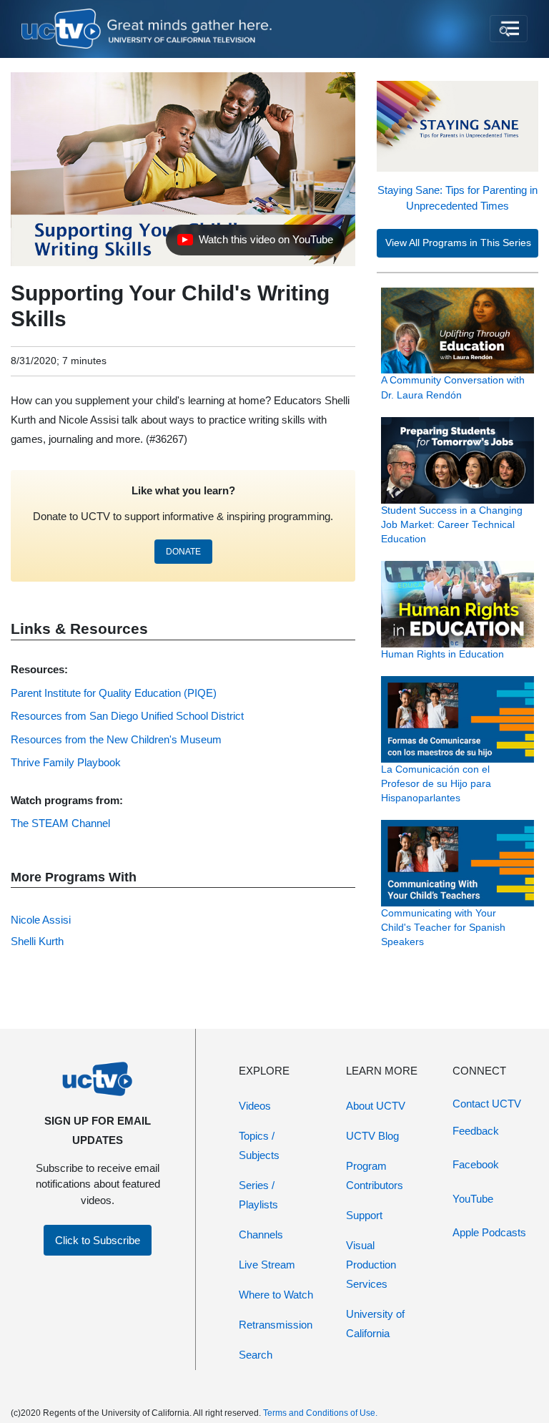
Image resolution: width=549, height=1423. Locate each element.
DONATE (183, 552)
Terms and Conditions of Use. (320, 1413)
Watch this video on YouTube (255, 243)
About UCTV (375, 1106)
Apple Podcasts (489, 1232)
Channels (261, 1234)
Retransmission (275, 1325)
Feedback (475, 1131)
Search (255, 1355)
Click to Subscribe (97, 1240)
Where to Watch (276, 1294)
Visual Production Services (371, 1264)
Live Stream (267, 1264)
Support (364, 1215)
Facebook (475, 1164)
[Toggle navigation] (509, 28)
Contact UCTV (486, 1103)
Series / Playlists (258, 1195)
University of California (375, 1323)
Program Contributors (374, 1175)
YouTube (472, 1199)
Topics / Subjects (259, 1145)
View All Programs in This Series (458, 243)
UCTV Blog (372, 1136)
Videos (255, 1106)
